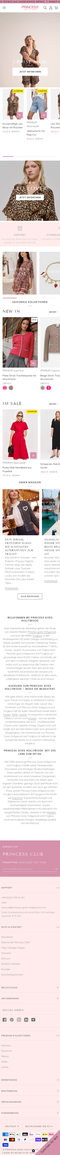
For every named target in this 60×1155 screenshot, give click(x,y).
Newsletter (7, 937)
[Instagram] (19, 1020)
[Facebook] (5, 1020)
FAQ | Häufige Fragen (13, 947)
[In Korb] (19, 115)
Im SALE (12, 403)
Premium (6, 1045)
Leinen (4, 1067)
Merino (5, 1056)
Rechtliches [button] (9, 987)
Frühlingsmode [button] (11, 1101)
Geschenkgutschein (12, 974)
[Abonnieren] (53, 868)
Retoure (5, 958)
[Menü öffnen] (5, 7)
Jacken (23, 714)
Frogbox (37, 635)
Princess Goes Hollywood (22, 1149)
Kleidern (51, 812)
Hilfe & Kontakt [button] (11, 927)
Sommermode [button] (10, 1113)
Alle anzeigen (30, 596)
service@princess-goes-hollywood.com (23, 907)
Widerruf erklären (10, 963)
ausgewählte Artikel (31, 1)
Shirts (15, 714)
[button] (47, 1142)
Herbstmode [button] (9, 1079)
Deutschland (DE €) (37, 1126)
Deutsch (11, 1126)
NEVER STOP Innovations (30, 1152)
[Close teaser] (33, 1150)
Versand (6, 953)
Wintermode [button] (9, 1091)
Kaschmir (17, 797)
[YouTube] (33, 1020)
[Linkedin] (26, 1020)
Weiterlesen (11, 588)
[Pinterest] (12, 1020)
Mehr (52, 311)
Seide (4, 1061)
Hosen (7, 714)
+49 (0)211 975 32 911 (12, 897)
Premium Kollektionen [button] (15, 1035)
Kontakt (5, 969)
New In (11, 311)
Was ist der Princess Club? (15, 942)
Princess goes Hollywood (42, 631)
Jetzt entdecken (30, 71)
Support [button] (6, 887)
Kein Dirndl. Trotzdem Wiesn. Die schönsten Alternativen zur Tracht (19, 546)
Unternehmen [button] (10, 998)
